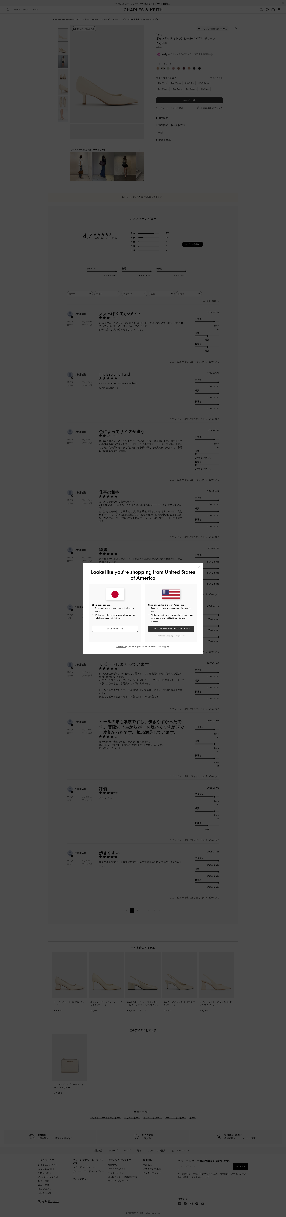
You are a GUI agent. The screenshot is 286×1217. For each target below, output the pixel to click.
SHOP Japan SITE (115, 628)
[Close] (199, 566)
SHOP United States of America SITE (171, 628)
